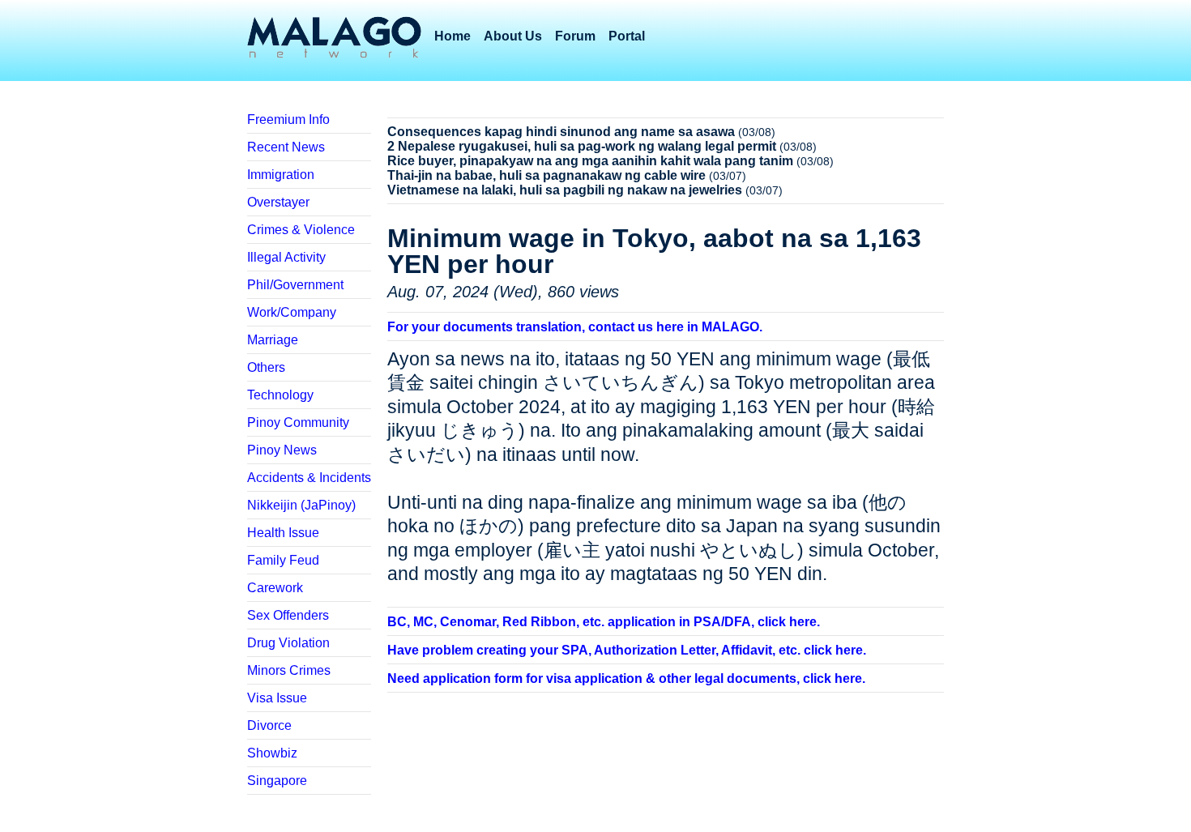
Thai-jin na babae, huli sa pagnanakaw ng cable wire (546, 175)
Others (266, 367)
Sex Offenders (288, 615)
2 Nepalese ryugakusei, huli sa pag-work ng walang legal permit (581, 146)
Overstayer (278, 202)
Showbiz (272, 753)
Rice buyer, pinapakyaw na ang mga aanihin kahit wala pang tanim (590, 161)
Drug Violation (288, 643)
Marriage (272, 340)
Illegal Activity (286, 257)
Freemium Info (288, 119)
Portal (626, 36)
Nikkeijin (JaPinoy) (301, 505)
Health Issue (283, 533)
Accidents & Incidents (309, 477)
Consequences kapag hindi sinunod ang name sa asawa (561, 132)
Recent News (286, 147)
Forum (575, 36)
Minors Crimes (289, 670)
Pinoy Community (298, 422)
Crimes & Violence (301, 230)
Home (452, 36)
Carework (275, 588)
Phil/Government (295, 285)
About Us (513, 36)
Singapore (277, 780)
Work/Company (291, 312)
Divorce (269, 725)
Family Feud (283, 560)
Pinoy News (282, 450)
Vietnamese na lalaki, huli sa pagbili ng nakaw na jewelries (564, 190)
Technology (280, 395)
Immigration (280, 174)
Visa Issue (277, 698)
